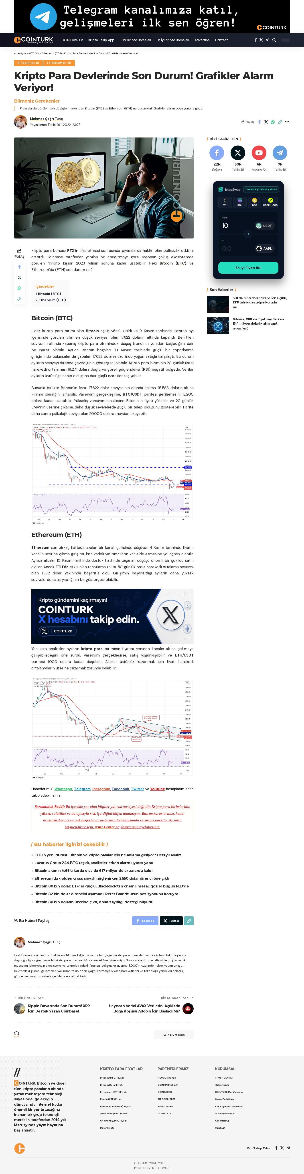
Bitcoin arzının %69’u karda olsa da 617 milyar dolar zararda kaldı (93, 871)
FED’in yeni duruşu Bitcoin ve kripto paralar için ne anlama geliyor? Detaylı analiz (107, 855)
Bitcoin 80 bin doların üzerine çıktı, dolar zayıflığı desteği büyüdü (93, 902)
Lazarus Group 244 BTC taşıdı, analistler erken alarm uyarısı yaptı (93, 863)
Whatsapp (63, 789)
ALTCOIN (33, 53)
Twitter (137, 789)
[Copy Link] (280, 121)
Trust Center (104, 827)
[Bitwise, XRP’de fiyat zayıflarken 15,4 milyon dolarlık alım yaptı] (218, 325)
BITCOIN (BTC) (28, 63)
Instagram (101, 789)
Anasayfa (20, 53)
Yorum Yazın (176, 1035)
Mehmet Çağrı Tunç (46, 119)
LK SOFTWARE (160, 1168)
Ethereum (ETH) (52, 53)
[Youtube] (259, 158)
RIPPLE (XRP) (240, 328)
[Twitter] (261, 40)
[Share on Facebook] (259, 121)
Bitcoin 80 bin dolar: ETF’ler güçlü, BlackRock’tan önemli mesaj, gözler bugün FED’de (111, 886)
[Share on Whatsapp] (273, 121)
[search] (274, 40)
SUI (235, 307)
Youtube (157, 789)
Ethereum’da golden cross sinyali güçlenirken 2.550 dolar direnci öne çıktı (101, 878)
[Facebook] (255, 40)
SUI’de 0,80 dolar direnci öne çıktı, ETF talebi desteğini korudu (260, 300)
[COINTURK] (34, 40)
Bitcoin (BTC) (173, 263)
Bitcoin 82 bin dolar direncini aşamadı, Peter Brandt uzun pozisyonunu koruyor (106, 894)
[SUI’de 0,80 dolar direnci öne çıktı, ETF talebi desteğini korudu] (218, 304)
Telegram (82, 789)
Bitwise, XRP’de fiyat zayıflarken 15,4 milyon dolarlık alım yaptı (258, 321)
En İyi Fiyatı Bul (248, 267)
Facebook (120, 789)
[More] (287, 121)
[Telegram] (267, 40)
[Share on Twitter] (266, 121)
